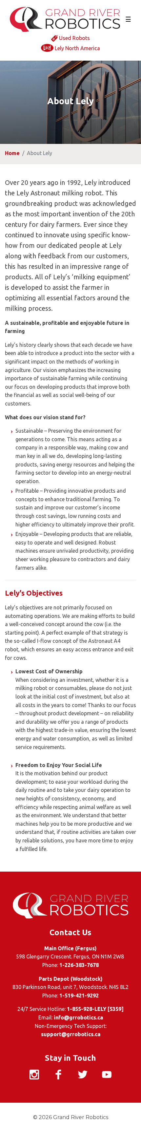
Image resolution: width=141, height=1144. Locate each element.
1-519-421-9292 (79, 995)
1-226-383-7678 (79, 965)
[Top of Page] (124, 1127)
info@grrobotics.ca (78, 1017)
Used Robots (74, 38)
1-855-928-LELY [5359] (95, 1009)
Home (12, 153)
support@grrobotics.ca (70, 1034)
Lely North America (77, 48)
